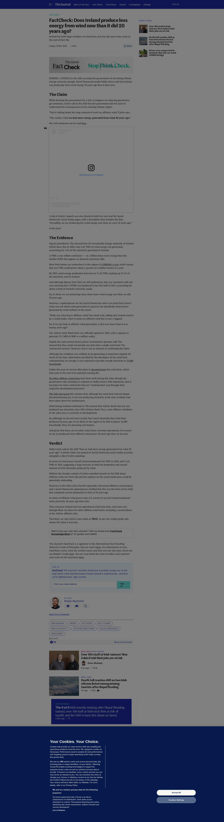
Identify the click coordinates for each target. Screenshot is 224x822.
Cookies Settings (176, 800)
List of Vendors (59, 810)
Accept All (176, 793)
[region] (112, 774)
